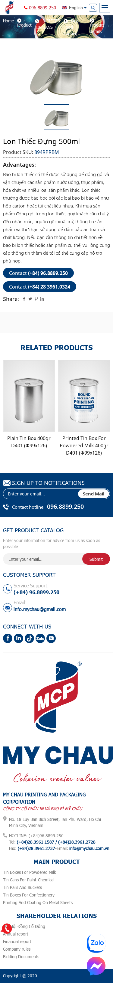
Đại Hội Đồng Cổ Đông (24, 926)
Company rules (16, 949)
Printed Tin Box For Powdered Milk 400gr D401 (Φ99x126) (84, 445)
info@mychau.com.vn (89, 848)
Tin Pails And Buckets (22, 887)
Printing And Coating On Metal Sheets (38, 902)
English (76, 7)
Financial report (17, 941)
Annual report (15, 933)
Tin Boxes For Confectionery (29, 894)
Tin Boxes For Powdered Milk (29, 872)
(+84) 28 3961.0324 (49, 286)
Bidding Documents (21, 956)
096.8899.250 (42, 7)
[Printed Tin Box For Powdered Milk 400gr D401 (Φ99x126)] (84, 396)
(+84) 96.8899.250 (48, 273)
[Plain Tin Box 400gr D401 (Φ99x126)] (29, 396)
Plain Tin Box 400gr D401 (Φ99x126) (29, 442)
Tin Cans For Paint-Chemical (28, 879)
